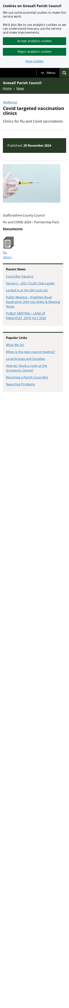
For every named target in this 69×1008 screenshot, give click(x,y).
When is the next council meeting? (30, 352)
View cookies (34, 61)
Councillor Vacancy (19, 276)
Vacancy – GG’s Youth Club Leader (30, 283)
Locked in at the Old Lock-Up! (27, 290)
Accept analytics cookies (34, 41)
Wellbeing (10, 102)
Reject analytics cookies (35, 51)
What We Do (15, 345)
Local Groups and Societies (25, 359)
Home (7, 88)
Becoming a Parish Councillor (27, 377)
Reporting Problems (20, 384)
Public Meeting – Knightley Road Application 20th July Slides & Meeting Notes (33, 302)
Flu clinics (7, 255)
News (20, 88)
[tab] (48, 73)
